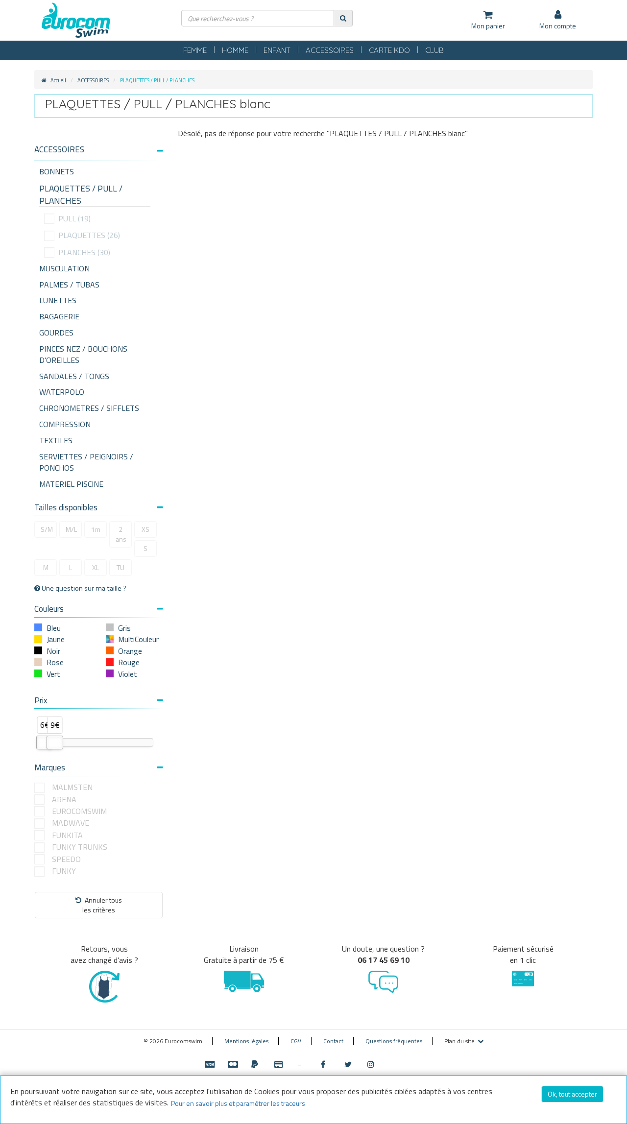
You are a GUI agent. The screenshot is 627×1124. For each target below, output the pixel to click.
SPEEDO (66, 859)
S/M (47, 529)
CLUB (434, 50)
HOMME (235, 50)
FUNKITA (67, 835)
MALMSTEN (72, 787)
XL (95, 567)
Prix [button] (41, 700)
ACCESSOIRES (330, 50)
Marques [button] (49, 767)
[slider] (44, 742)
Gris (124, 628)
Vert (53, 674)
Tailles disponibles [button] (65, 507)
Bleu (54, 628)
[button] (98, 149)
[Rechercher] (343, 18)
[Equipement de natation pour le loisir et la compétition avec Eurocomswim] (76, 20)
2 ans (121, 534)
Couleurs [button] (49, 609)
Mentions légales (246, 1041)
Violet (127, 674)
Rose (55, 662)
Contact (333, 1041)
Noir (53, 651)
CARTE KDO (389, 50)
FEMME (195, 50)
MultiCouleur (138, 639)
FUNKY (64, 871)
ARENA (64, 799)
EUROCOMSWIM (79, 811)
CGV (295, 1041)
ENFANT (277, 50)
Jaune (56, 639)
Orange (130, 651)
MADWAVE (70, 823)
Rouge (129, 662)
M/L (71, 529)
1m (95, 529)
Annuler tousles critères (102, 905)
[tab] (98, 153)
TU (120, 567)
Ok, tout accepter (572, 1094)
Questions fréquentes (393, 1041)
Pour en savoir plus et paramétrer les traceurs (238, 1103)
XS (145, 529)
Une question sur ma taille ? (83, 588)
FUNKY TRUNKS (79, 847)
